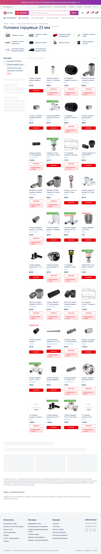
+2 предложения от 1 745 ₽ (88, 430)
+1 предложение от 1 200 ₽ (35, 168)
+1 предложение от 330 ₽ (35, 243)
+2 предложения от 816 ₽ (70, 280)
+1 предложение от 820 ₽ (53, 317)
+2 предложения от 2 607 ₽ (35, 430)
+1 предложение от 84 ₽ (53, 355)
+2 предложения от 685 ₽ (35, 317)
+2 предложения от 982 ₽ (70, 93)
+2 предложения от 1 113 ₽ (70, 168)
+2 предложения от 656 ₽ (88, 393)
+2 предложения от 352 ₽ (53, 280)
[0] (92, 13)
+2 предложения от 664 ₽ (70, 131)
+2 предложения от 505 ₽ (35, 205)
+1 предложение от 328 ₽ (53, 205)
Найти (74, 13)
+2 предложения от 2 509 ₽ (88, 317)
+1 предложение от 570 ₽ (70, 355)
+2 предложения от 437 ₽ (70, 317)
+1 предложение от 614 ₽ (88, 93)
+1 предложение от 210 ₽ (53, 93)
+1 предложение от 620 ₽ (70, 393)
